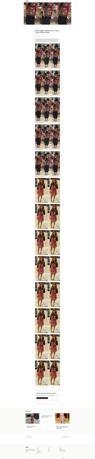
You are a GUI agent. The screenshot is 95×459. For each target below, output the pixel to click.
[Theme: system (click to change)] (68, 1)
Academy (50, 1)
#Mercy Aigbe (46, 387)
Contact (65, 1)
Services (46, 1)
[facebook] (65, 457)
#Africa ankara (39, 387)
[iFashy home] (27, 1)
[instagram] (62, 457)
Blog (62, 1)
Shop (59, 1)
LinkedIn (43, 403)
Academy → (60, 448)
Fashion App (55, 1)
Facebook (39, 403)
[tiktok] (66, 457)
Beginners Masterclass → (62, 449)
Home (39, 1)
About (42, 1)
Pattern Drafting (39, 452)
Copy (46, 403)
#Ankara (43, 387)
